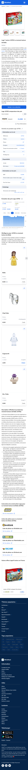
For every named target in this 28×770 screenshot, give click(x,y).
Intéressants (5, 720)
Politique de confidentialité (8, 676)
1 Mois (4, 212)
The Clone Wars (15, 649)
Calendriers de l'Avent (10, 639)
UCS (3, 641)
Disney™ (4, 610)
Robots (21, 644)
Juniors (22, 139)
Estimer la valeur (6, 701)
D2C (3, 639)
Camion (8, 649)
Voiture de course (19, 639)
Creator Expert (5, 628)
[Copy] (22, 128)
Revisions (4, 714)
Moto (22, 647)
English (3, 740)
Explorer (4, 688)
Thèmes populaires (8, 602)
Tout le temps (23, 212)
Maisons (17, 647)
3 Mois (8, 212)
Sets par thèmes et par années (9, 690)
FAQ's (3, 671)
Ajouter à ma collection (14, 107)
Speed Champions (6, 614)
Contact (3, 673)
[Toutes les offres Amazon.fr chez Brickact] (5, 119)
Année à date (17, 212)
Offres (3, 686)
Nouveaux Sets (5, 697)
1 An (12, 212)
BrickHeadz (4, 619)
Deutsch (8, 740)
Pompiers (11, 647)
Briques (3, 718)
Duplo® (3, 617)
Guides (3, 709)
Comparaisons (5, 716)
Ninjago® (4, 624)
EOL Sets (4, 699)
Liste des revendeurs (7, 693)
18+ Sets (4, 695)
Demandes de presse (7, 675)
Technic (3, 626)
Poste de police (5, 647)
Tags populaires (7, 636)
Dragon (8, 644)
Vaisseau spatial (15, 644)
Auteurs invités (5, 669)
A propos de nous (6, 667)
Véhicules (13, 641)
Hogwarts (8, 641)
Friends (3, 631)
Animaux (19, 641)
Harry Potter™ (5, 621)
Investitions (4, 711)
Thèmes (3, 692)
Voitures (3, 644)
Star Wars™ (4, 612)
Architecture (5, 605)
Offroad (3, 649)
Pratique (4, 712)
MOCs (3, 722)
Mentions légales (6, 678)
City (2, 607)
